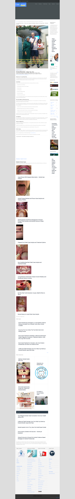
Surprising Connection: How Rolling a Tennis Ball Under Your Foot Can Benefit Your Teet (54, 130)
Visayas (51, 69)
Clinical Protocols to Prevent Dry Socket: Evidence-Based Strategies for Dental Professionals (31, 438)
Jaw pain (39, 468)
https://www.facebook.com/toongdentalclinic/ (22, 74)
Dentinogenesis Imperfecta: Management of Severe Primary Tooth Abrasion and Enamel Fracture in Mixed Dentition (31, 221)
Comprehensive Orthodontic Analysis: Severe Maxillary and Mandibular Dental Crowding (32, 277)
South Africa (18, 473)
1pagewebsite (57, 497)
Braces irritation (29, 473)
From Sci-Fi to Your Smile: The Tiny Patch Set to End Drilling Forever (30, 330)
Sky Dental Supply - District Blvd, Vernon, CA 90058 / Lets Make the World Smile (54, 166)
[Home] (20, 4)
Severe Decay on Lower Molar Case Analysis (28, 314)
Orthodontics (39, 477)
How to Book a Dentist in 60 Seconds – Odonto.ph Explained (30, 432)
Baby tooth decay (29, 468)
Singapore (18, 471)
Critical (50, 464)
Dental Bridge (29, 486)
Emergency (50, 468)
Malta (17, 477)
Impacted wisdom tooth (41, 466)
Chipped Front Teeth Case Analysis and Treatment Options (32, 242)
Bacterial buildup (29, 464)
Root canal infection (40, 484)
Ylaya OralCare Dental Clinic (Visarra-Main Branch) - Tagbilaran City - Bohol (54, 45)
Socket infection (40, 486)
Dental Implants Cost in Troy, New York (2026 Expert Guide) (32, 427)
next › (55, 116)
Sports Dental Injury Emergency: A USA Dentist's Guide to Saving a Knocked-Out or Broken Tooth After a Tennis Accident (32, 324)
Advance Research (29, 462)
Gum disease (39, 462)
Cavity (28, 477)
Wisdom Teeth (40, 488)
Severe (50, 466)
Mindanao (18, 462)
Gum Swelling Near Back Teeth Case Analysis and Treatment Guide (30, 263)
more (47, 352)
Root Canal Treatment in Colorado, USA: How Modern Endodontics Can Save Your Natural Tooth (31, 343)
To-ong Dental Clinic (33, 132)
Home (17, 21)
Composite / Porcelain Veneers (31, 479)
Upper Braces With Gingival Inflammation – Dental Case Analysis (31, 177)
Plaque (39, 479)
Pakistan (18, 475)
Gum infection (40, 464)
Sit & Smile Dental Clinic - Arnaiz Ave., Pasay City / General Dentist (24, 388)
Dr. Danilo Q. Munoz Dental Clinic (40, 393)
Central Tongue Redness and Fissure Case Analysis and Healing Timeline (31, 199)
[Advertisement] (37, 13)
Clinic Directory (51, 471)
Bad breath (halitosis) (30, 466)
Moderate (50, 462)
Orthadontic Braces (40, 475)
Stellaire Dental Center (52, 473)
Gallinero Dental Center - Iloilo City (24, 359)
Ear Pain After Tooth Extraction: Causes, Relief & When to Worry (31, 293)
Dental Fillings (29, 488)
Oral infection (40, 473)
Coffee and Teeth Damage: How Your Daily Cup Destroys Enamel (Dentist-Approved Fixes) (32, 349)
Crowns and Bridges (30, 484)
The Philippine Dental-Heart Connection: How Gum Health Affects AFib (32, 416)
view (52, 64)
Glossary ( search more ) (21, 158)
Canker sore (28, 475)
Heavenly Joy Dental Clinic (40, 364)
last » (57, 116)
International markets (19, 466)
